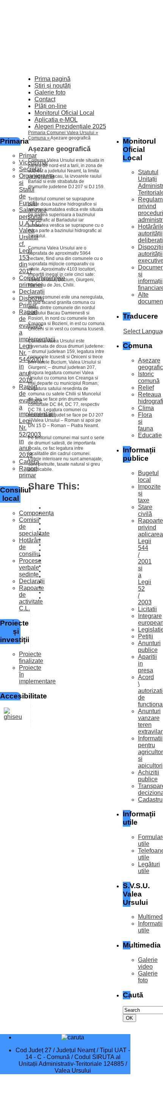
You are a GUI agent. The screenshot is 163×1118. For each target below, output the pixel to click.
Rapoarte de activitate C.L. (31, 598)
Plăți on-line (50, 106)
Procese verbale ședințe (30, 567)
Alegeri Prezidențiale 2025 (70, 126)
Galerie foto (50, 92)
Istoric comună (149, 377)
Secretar (30, 169)
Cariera (29, 461)
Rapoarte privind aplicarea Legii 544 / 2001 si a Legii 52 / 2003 (150, 561)
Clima (146, 408)
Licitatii (147, 609)
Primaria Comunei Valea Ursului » (63, 132)
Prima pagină (52, 79)
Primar (28, 155)
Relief (146, 387)
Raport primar (28, 471)
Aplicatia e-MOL (56, 119)
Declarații (32, 291)
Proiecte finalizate (31, 657)
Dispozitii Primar (31, 301)
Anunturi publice (149, 646)
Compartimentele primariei (42, 281)
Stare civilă (145, 510)
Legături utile (149, 867)
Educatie (150, 435)
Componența (36, 513)
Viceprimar (33, 162)
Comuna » (39, 138)
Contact (44, 99)
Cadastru (150, 799)
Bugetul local (148, 476)
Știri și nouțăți (52, 85)
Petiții (145, 636)
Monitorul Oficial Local (64, 113)
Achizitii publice (148, 775)
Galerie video (148, 963)
